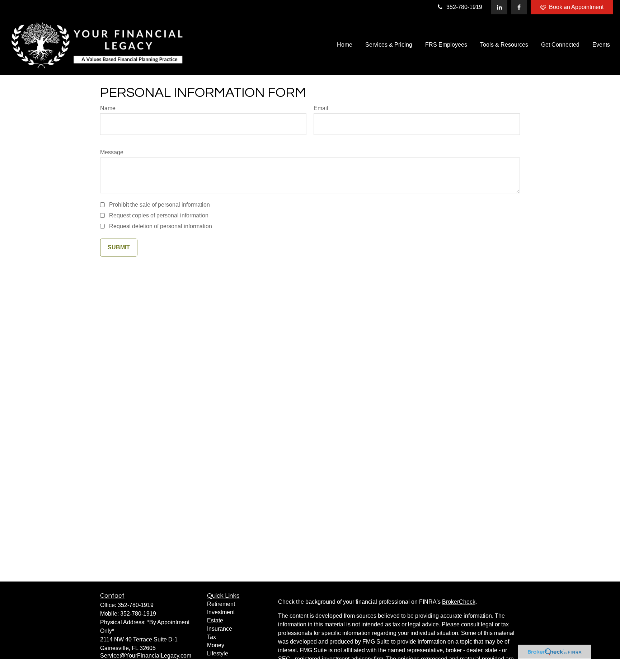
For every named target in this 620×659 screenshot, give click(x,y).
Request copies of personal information (158, 215)
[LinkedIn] (499, 7)
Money (215, 645)
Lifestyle (217, 653)
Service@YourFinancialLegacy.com (145, 656)
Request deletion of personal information (160, 226)
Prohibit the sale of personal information (159, 205)
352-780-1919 (464, 7)
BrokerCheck (458, 602)
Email (321, 108)
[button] (344, 44)
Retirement (221, 604)
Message (111, 152)
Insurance (219, 629)
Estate (215, 620)
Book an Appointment (576, 7)
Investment (221, 612)
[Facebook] (519, 7)
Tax (211, 637)
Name (108, 108)
